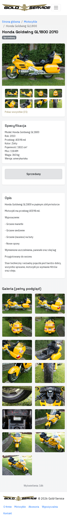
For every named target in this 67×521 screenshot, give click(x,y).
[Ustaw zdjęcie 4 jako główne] (55, 93)
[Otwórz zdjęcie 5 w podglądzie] (17, 350)
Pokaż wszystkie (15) (16, 111)
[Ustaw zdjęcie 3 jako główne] (41, 93)
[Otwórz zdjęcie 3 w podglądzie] (17, 327)
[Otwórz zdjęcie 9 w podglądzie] (17, 396)
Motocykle (30, 21)
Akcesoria (34, 506)
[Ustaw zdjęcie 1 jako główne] (11, 93)
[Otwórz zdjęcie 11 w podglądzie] (17, 419)
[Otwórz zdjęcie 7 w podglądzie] (17, 373)
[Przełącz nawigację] (56, 7)
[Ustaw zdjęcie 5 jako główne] (11, 103)
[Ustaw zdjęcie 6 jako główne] (26, 103)
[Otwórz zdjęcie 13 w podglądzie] (17, 442)
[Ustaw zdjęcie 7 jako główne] (41, 103)
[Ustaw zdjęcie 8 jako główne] (55, 103)
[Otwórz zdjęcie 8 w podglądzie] (50, 373)
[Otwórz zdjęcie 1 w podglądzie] (17, 304)
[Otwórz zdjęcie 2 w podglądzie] (50, 304)
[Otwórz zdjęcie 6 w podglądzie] (50, 350)
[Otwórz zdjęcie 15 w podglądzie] (17, 465)
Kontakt (7, 513)
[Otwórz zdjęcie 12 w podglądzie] (50, 419)
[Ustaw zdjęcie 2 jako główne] (26, 93)
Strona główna (11, 21)
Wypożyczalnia (50, 506)
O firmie (7, 506)
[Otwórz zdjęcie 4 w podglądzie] (50, 327)
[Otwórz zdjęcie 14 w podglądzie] (50, 442)
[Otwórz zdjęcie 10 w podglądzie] (50, 396)
